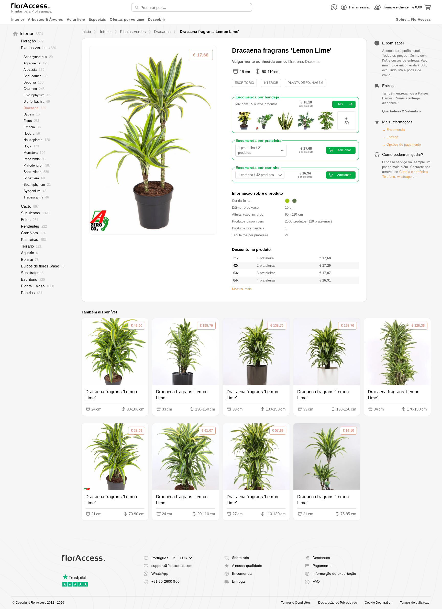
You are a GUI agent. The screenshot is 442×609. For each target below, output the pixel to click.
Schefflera (34, 178)
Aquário (29, 253)
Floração (32, 41)
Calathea (34, 89)
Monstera (34, 153)
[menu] (221, 20)
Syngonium (35, 191)
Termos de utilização (414, 602)
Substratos (32, 273)
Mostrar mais (242, 289)
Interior (17, 19)
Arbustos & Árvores (45, 19)
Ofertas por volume (127, 19)
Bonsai (29, 259)
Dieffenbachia (37, 101)
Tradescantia (36, 197)
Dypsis (32, 114)
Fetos (29, 219)
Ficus (31, 121)
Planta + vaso (37, 286)
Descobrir (156, 19)
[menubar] (221, 20)
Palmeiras (33, 239)
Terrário (31, 246)
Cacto (30, 206)
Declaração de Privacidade (337, 602)
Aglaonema (36, 63)
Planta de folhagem (305, 83)
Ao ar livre (76, 19)
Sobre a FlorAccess (413, 19)
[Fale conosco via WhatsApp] (334, 7)
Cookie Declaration (378, 602)
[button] (153, 140)
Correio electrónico (413, 172)
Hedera (32, 133)
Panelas (31, 292)
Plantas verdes (38, 47)
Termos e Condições (296, 602)
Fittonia (32, 127)
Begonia (33, 82)
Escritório (33, 279)
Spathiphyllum (37, 184)
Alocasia (34, 70)
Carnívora (33, 233)
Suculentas (35, 213)
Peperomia (35, 159)
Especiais (97, 19)
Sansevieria (36, 172)
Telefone (388, 177)
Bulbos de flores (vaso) (42, 266)
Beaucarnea (35, 76)
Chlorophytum (37, 95)
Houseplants (37, 140)
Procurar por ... (147, 2)
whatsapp (404, 177)
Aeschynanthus (38, 57)
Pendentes (34, 226)
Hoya (31, 146)
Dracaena (35, 108)
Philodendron (37, 165)
